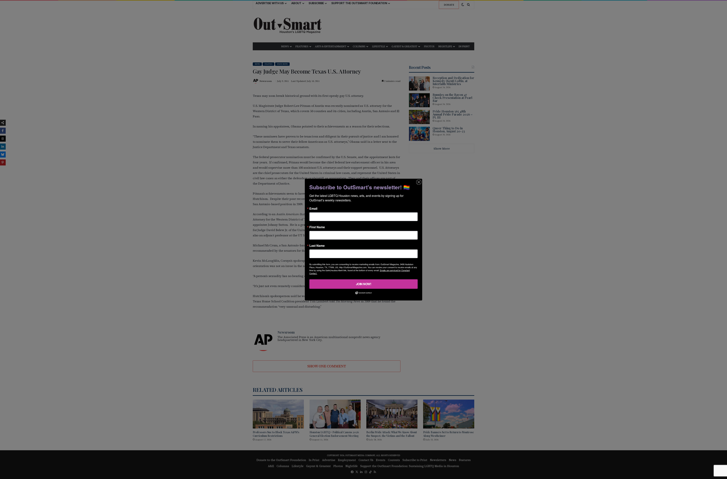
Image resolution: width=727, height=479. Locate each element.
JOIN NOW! (363, 284)
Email (313, 208)
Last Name (317, 245)
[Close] (419, 182)
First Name (317, 226)
